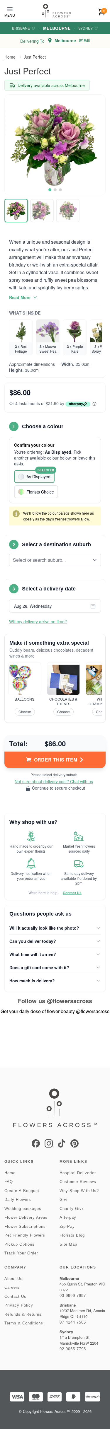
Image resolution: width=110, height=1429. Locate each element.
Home (10, 57)
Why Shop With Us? (79, 1191)
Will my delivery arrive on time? (38, 621)
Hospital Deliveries (78, 1173)
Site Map (68, 1244)
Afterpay (68, 1217)
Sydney (85, 28)
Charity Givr (71, 1208)
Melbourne (56, 28)
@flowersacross (69, 1000)
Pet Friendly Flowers (24, 1235)
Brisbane (21, 28)
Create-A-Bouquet (21, 1191)
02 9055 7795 (73, 1349)
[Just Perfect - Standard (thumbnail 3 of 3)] (67, 210)
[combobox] (51, 560)
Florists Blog (72, 1235)
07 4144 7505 (73, 1322)
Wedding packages (22, 1208)
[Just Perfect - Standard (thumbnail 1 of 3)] (16, 210)
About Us (13, 1278)
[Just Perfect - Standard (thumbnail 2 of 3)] (42, 210)
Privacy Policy (18, 1305)
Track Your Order (21, 1253)
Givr (64, 1199)
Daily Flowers (17, 1199)
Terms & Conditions (23, 1323)
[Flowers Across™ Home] (56, 11)
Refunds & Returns (23, 1314)
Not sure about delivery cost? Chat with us (54, 781)
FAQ (8, 1181)
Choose (24, 711)
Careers (12, 1287)
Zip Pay (67, 1226)
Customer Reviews (78, 1181)
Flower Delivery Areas (26, 1217)
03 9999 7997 (73, 1295)
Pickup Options (19, 1244)
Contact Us (72, 892)
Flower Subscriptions (25, 1226)
